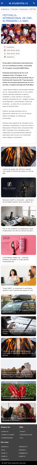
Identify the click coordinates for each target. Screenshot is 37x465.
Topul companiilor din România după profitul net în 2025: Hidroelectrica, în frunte (18, 331)
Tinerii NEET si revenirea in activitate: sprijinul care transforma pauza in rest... (18, 289)
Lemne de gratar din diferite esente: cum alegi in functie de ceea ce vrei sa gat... (18, 171)
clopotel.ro (5, 459)
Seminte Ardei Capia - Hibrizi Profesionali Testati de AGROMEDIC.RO (18, 397)
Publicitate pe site (26, 434)
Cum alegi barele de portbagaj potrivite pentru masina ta (18, 311)
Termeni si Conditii (7, 434)
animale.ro (22, 450)
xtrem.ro (4, 453)
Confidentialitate (7, 438)
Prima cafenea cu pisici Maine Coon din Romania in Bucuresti (18, 419)
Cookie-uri (4, 431)
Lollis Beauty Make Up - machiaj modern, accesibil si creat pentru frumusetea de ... (16, 260)
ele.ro (3, 450)
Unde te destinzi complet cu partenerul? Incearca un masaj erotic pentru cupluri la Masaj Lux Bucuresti (17, 375)
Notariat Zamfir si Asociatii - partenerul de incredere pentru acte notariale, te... (18, 201)
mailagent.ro (23, 453)
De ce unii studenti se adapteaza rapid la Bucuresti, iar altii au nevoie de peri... (18, 230)
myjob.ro (4, 456)
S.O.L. (22, 438)
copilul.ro (22, 456)
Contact (22, 431)
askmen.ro (4, 446)
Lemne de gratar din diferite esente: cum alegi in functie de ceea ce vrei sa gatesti (18, 353)
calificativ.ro (23, 446)
